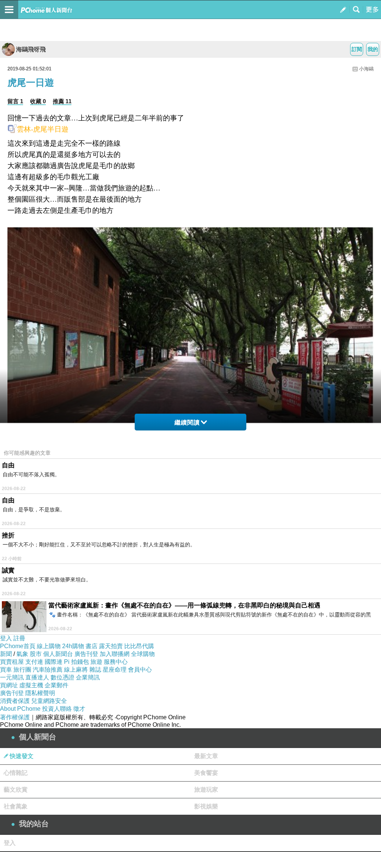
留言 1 (15, 101)
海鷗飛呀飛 (31, 49)
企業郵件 (56, 685)
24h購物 (73, 646)
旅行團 (22, 669)
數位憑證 (62, 677)
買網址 (9, 685)
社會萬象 (16, 806)
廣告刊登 (86, 654)
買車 (6, 669)
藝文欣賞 (16, 789)
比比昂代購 (139, 646)
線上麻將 (76, 669)
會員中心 (140, 669)
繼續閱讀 (187, 422)
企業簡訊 (88, 677)
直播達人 (37, 677)
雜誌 (95, 669)
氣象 (22, 654)
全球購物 (143, 654)
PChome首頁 (17, 646)
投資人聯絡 (57, 709)
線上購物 (49, 646)
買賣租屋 (12, 662)
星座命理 (115, 669)
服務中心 (116, 662)
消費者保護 (15, 701)
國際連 (54, 662)
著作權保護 (15, 717)
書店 (91, 646)
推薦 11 (62, 101)
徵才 (79, 709)
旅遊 (96, 662)
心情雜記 (16, 773)
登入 (6, 638)
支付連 (34, 662)
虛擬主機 (31, 685)
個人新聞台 (58, 654)
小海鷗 (366, 69)
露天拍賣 (111, 646)
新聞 (6, 654)
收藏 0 (38, 101)
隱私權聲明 (40, 693)
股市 (36, 654)
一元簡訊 (12, 677)
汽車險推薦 (48, 669)
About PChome (20, 709)
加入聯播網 (114, 654)
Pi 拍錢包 (76, 662)
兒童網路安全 (49, 701)
